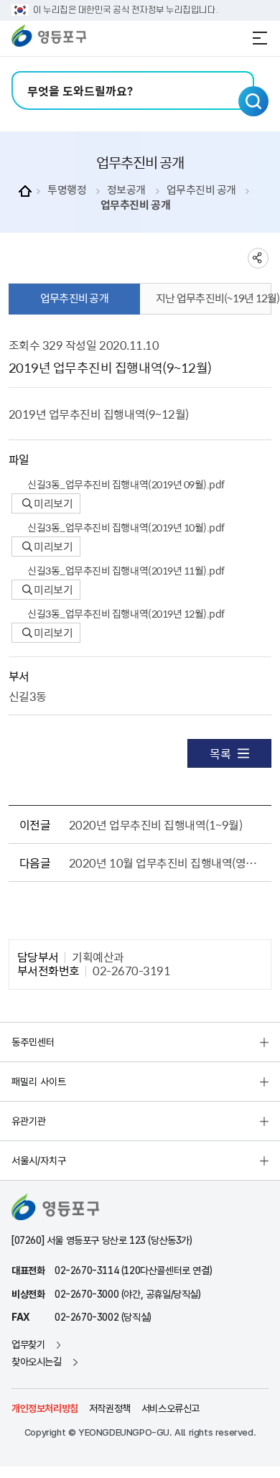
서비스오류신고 (170, 1408)
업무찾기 (28, 1344)
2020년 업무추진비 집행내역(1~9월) (155, 824)
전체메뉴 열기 (260, 38)
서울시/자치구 (38, 1160)
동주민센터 (33, 1042)
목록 (220, 753)
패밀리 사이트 (38, 1081)
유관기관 (28, 1121)
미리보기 (52, 503)
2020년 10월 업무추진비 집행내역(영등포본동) (167, 862)
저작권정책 (110, 1408)
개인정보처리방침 (44, 1408)
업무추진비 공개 (201, 190)
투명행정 (66, 190)
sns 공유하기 (258, 258)
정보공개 (126, 190)
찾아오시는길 (36, 1361)
